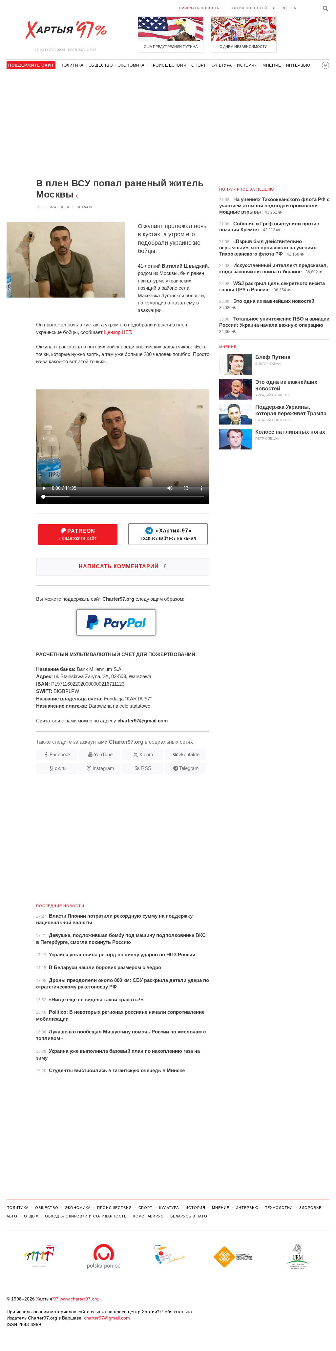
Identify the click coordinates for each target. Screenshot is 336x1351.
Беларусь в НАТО (188, 1216)
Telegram (189, 768)
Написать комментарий (123, 566)
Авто (12, 1216)
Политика (72, 65)
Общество (101, 65)
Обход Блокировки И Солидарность (86, 1216)
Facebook (60, 754)
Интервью (298, 65)
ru (284, 8)
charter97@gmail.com (107, 1317)
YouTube (103, 754)
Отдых (31, 1216)
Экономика (131, 65)
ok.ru (60, 768)
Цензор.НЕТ (117, 332)
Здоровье (310, 1208)
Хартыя (65, 30)
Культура (221, 65)
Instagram (103, 768)
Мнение (271, 65)
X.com (146, 754)
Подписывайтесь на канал (167, 534)
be (274, 8)
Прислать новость (199, 8)
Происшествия (168, 65)
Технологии (279, 1208)
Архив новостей (249, 8)
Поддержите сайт (78, 534)
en (294, 8)
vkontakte (189, 754)
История (247, 65)
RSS (146, 768)
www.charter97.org (79, 1298)
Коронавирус (148, 1216)
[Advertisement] (108, 125)
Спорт (198, 65)
